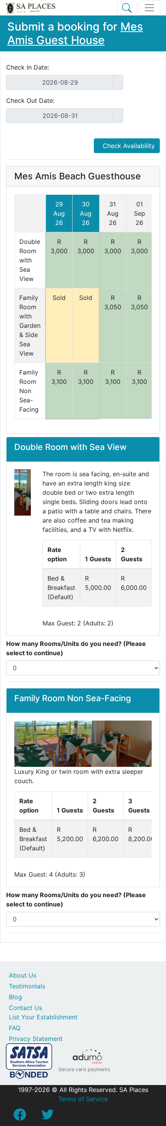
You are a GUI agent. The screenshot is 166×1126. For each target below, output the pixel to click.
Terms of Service (83, 1099)
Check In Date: (27, 67)
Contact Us (25, 1008)
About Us (22, 975)
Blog (15, 997)
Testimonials (27, 986)
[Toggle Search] (127, 8)
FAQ (14, 1028)
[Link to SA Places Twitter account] (47, 1117)
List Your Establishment (43, 1017)
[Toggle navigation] (149, 7)
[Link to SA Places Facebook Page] (20, 1117)
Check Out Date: (30, 100)
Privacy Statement (36, 1039)
